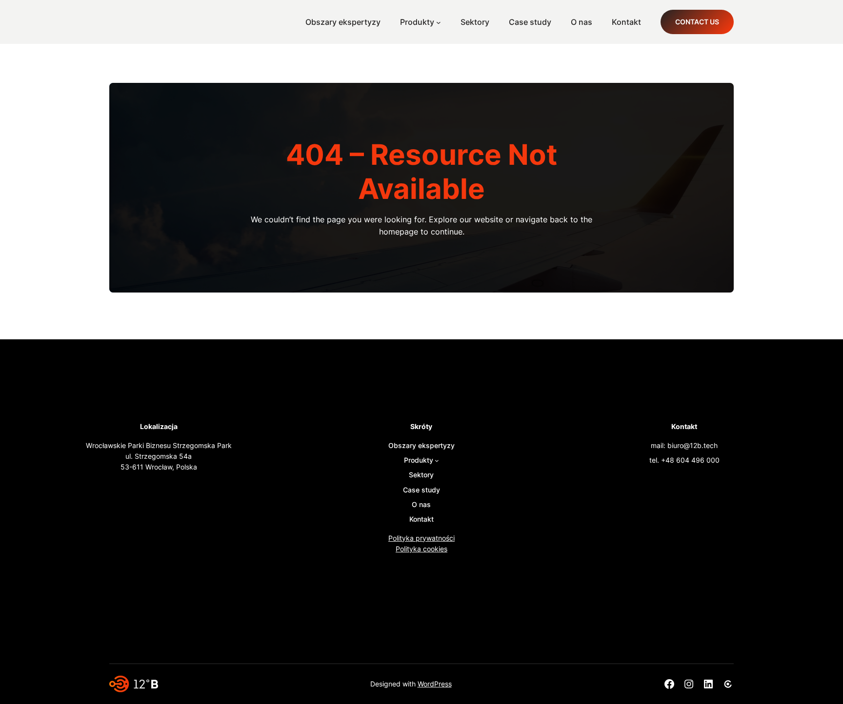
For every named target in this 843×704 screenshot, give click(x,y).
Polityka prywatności (421, 538)
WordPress (435, 684)
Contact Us (697, 22)
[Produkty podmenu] (438, 22)
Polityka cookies (421, 549)
